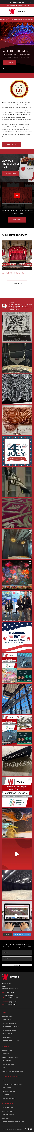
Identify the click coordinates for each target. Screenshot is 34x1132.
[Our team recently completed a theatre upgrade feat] (17, 544)
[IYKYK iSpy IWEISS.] (17, 482)
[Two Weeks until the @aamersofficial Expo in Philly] (17, 792)
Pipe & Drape (6, 1037)
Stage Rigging (7, 1050)
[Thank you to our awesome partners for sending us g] (17, 885)
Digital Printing (7, 1019)
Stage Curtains (7, 1016)
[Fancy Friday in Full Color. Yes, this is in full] (17, 389)
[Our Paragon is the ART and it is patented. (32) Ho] (17, 761)
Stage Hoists (6, 1118)
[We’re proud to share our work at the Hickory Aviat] (17, 699)
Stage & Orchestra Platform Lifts (13, 1122)
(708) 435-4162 (12, 1004)
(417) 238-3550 (13, 1002)
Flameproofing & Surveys (10, 1040)
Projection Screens (8, 1098)
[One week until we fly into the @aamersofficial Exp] (17, 730)
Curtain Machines (8, 1115)
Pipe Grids (5, 1054)
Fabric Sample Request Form (12, 1084)
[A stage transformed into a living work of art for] (17, 575)
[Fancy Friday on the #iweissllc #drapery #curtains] (17, 420)
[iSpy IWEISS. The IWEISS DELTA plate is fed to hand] (17, 358)
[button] (17, 196)
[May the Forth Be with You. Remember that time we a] (17, 823)
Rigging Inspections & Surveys (12, 1071)
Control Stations (7, 1108)
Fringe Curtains (7, 1033)
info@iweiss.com (12, 997)
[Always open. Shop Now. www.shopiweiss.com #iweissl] (17, 854)
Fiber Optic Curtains (9, 1023)
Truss (3, 1068)
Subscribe (17, 965)
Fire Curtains (6, 1060)
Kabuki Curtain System (9, 1030)
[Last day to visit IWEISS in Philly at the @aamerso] (17, 606)
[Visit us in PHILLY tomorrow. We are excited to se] (17, 668)
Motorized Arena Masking (10, 1027)
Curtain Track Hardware (10, 1057)
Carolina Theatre (13, 273)
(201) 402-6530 (9, 995)
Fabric (4, 1081)
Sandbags (5, 1094)
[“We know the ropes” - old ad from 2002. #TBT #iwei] (17, 327)
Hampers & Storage (8, 1091)
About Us (10, 63)
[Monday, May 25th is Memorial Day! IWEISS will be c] (17, 637)
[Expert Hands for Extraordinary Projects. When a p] (17, 916)
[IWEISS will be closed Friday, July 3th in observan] (17, 451)
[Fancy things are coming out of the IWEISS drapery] (17, 513)
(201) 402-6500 (11, 993)
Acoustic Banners (8, 1111)
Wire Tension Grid (8, 1064)
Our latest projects (14, 235)
